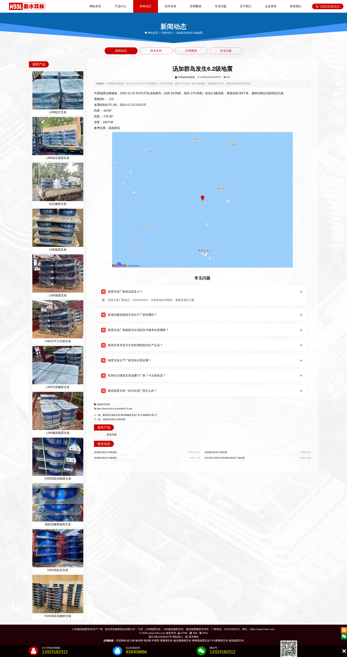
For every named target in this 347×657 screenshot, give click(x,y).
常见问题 (220, 6)
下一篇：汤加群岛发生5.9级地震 (109, 419)
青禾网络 (193, 636)
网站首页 (95, 6)
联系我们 (295, 6)
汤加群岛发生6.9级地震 (216, 452)
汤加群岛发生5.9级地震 (105, 452)
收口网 (130, 640)
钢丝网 (139, 640)
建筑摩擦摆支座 (182, 640)
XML (195, 633)
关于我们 (245, 6)
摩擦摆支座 (166, 640)
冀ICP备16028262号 (160, 636)
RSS (205, 633)
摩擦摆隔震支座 (201, 640)
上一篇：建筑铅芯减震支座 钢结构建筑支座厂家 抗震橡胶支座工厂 (126, 415)
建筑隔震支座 (236, 640)
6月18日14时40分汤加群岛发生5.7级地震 (225, 458)
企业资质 (271, 6)
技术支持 (170, 6)
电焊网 (147, 640)
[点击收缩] (344, 651)
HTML (184, 633)
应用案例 (195, 6)
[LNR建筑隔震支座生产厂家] (27, 6)
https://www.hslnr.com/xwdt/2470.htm (114, 408)
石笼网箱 (121, 640)
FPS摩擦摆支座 (219, 640)
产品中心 (120, 6)
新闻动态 (145, 6)
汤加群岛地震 (103, 404)
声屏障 (155, 640)
